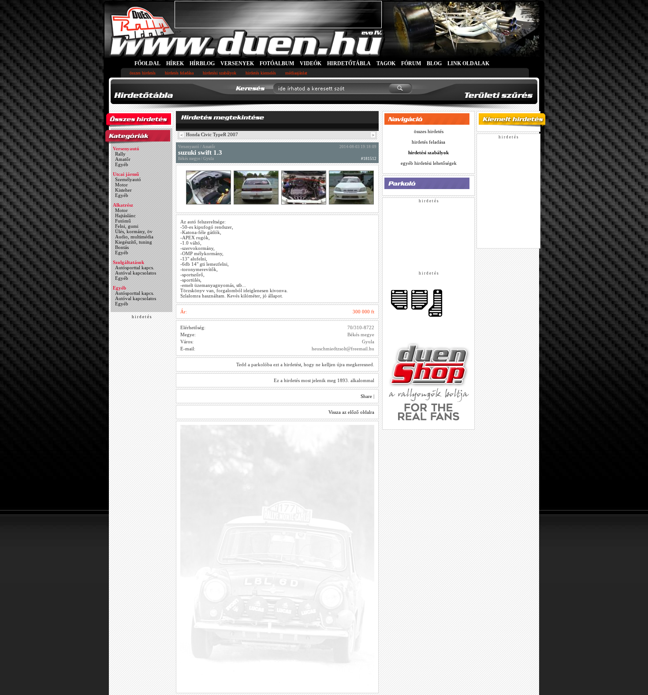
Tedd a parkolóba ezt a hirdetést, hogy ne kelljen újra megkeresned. (305, 364)
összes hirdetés (143, 73)
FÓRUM (411, 63)
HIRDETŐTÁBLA (349, 63)
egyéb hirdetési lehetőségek (429, 163)
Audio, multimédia (134, 236)
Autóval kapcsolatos (135, 272)
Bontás (122, 247)
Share (366, 396)
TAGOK (385, 63)
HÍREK (175, 63)
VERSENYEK (237, 63)
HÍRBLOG (202, 63)
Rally (120, 153)
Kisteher (123, 190)
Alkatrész (123, 205)
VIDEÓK (310, 63)
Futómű (123, 220)
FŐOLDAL (147, 63)
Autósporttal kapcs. (134, 267)
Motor (121, 184)
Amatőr (122, 159)
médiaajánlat (296, 73)
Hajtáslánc (125, 215)
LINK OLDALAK (468, 63)
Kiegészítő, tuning (133, 242)
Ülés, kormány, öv (134, 231)
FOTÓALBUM (277, 63)
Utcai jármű (126, 174)
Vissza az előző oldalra (351, 412)
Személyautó (128, 179)
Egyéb (121, 164)
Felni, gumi (126, 226)
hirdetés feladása (179, 73)
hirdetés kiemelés (261, 73)
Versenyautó (126, 148)
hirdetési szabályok (219, 73)
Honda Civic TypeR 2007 (212, 134)
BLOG (434, 63)
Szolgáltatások (128, 262)
